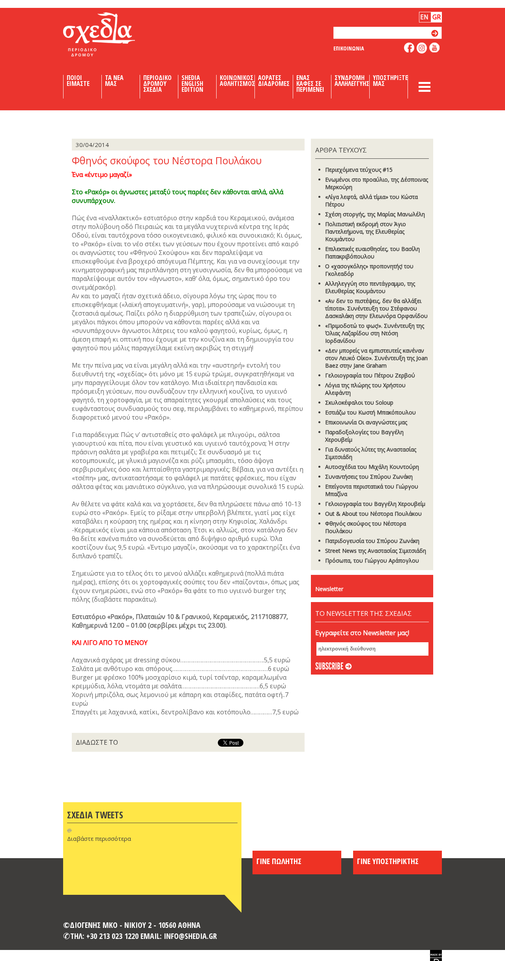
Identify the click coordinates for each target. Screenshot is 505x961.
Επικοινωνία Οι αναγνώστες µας (366, 422)
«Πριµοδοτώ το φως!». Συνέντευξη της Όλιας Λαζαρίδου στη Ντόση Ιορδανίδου (374, 333)
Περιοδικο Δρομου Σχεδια (157, 83)
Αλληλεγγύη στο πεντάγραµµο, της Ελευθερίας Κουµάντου (370, 287)
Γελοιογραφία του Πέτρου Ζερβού (370, 375)
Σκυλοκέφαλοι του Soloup (359, 402)
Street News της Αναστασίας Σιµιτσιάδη (375, 550)
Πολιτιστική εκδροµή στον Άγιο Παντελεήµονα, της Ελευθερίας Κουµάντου (365, 231)
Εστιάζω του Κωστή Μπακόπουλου (370, 412)
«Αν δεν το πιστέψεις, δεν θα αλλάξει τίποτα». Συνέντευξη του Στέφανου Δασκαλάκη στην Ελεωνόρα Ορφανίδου (376, 308)
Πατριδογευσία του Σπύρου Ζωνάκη (372, 541)
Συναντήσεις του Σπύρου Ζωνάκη (369, 476)
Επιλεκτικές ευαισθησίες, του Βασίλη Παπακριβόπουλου (372, 252)
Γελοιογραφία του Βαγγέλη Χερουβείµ (375, 503)
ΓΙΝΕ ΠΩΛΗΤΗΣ (278, 860)
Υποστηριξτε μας (390, 81)
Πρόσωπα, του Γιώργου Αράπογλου (372, 560)
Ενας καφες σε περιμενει (310, 83)
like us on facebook (409, 47)
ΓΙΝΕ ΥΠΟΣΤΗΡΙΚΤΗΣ (388, 860)
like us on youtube (434, 47)
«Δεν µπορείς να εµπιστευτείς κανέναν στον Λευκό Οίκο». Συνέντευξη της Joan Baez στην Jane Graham (376, 358)
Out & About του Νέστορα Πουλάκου (373, 513)
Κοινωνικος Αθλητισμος (237, 81)
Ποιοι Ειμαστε (78, 81)
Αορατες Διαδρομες (274, 81)
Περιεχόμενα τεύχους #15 (359, 169)
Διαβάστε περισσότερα (99, 838)
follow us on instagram (422, 48)
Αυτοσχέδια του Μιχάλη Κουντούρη (372, 466)
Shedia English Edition (192, 83)
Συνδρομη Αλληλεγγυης (352, 81)
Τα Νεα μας (114, 81)
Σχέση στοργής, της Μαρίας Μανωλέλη (375, 214)
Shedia (112, 34)
